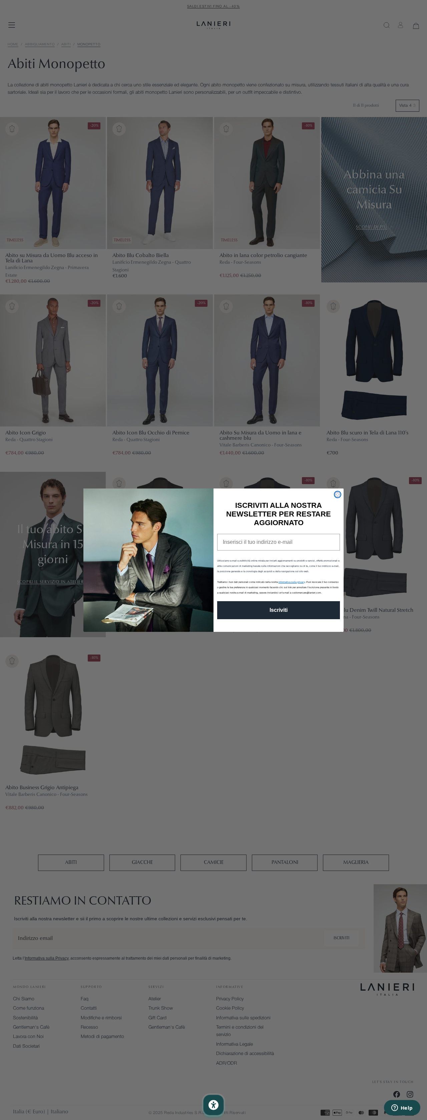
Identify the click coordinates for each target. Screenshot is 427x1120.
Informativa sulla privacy (292, 582)
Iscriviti (279, 610)
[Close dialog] (337, 494)
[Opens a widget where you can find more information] (402, 1108)
